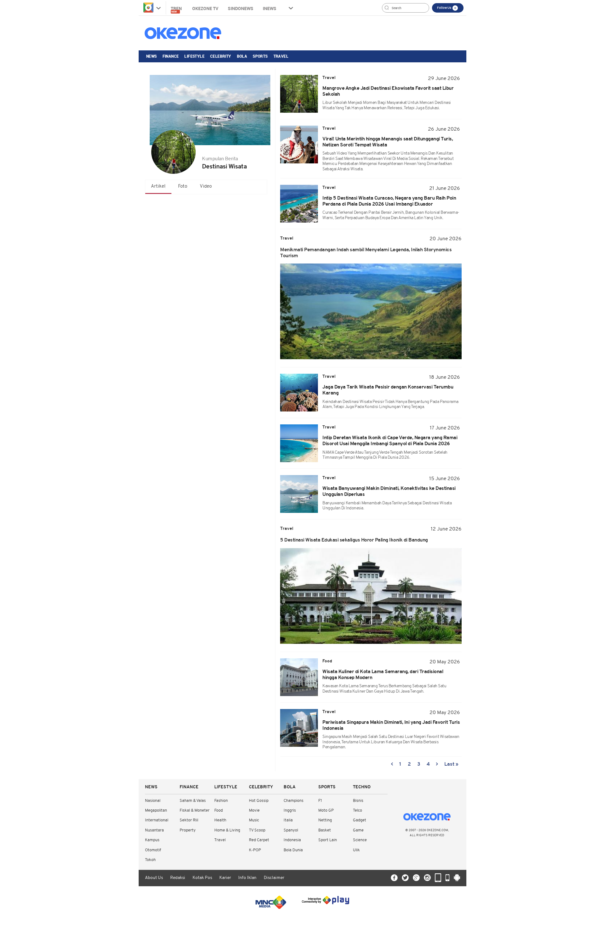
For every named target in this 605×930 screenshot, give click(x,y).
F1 (320, 801)
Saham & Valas (193, 801)
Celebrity (220, 56)
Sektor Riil (189, 820)
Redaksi (177, 878)
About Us (154, 878)
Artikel (158, 186)
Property (188, 830)
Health (220, 820)
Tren (177, 9)
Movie (254, 810)
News (151, 56)
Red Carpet (259, 840)
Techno (362, 787)
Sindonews (240, 8)
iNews (269, 8)
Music (254, 820)
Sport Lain (327, 840)
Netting (325, 820)
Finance (171, 56)
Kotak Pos (202, 878)
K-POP (255, 850)
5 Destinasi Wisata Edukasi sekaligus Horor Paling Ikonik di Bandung (354, 540)
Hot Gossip (258, 801)
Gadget (359, 820)
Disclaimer (274, 878)
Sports (260, 56)
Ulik (356, 850)
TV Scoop (257, 830)
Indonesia (292, 840)
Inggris (290, 810)
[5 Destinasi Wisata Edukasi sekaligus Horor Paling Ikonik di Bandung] (371, 596)
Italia (288, 820)
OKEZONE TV (205, 8)
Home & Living (227, 830)
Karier (225, 878)
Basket (324, 830)
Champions (293, 801)
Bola (242, 56)
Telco (357, 810)
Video (206, 186)
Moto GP (326, 810)
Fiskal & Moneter (195, 810)
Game (358, 830)
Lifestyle (194, 56)
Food (218, 810)
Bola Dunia (293, 850)
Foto (182, 186)
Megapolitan (156, 810)
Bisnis (358, 801)
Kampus (152, 840)
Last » (451, 764)
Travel (281, 56)
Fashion (221, 801)
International (156, 820)
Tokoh (150, 860)
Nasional (152, 801)
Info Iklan (247, 878)
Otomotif (153, 850)
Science (360, 840)
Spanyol (291, 830)
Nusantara (154, 830)
